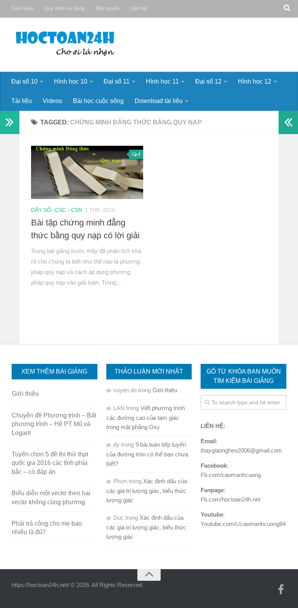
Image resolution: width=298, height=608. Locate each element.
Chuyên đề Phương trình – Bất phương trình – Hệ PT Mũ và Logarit (54, 424)
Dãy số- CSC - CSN (56, 210)
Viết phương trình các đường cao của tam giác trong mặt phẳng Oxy (145, 417)
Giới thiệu (22, 8)
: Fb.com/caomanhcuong (231, 470)
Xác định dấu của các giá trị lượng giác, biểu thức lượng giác (146, 490)
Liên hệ (138, 8)
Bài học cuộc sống (98, 101)
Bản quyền (107, 8)
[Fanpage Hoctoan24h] (280, 590)
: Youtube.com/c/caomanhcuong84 (243, 519)
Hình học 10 (70, 81)
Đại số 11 (117, 81)
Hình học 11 (162, 81)
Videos (52, 101)
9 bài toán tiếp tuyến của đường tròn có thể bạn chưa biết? (147, 454)
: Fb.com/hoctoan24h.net (230, 495)
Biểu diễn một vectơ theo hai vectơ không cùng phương (51, 497)
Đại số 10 (24, 81)
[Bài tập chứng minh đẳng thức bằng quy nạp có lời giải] (87, 172)
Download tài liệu (159, 101)
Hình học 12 (254, 81)
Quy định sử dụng (64, 8)
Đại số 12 (208, 81)
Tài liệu (21, 101)
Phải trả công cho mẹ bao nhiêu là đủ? (47, 527)
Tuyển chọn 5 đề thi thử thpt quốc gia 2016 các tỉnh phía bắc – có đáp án (50, 463)
